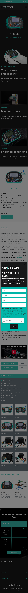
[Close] (24, 264)
